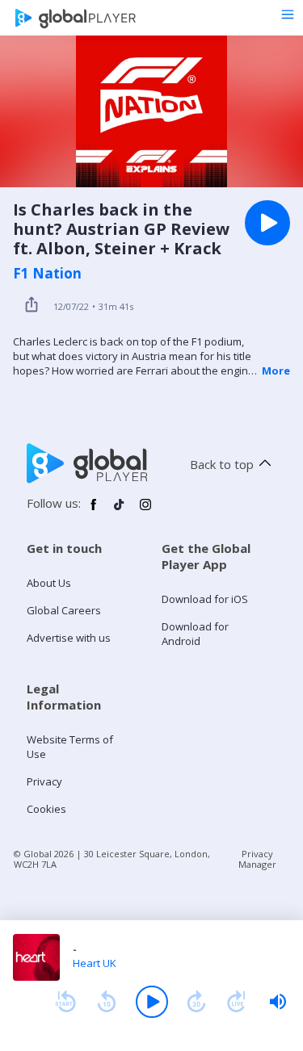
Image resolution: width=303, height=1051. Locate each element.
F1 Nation (47, 274)
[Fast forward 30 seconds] (196, 1002)
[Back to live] (237, 1002)
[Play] (152, 1002)
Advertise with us (69, 637)
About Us (49, 583)
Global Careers (64, 610)
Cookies (46, 809)
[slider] (278, 1002)
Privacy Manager (257, 858)
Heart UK (94, 963)
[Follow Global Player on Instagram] (145, 511)
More (276, 370)
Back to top (222, 464)
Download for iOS (205, 599)
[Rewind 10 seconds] (106, 1002)
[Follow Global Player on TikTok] (119, 511)
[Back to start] (65, 1002)
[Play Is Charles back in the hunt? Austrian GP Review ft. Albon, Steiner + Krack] (267, 222)
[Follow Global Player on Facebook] (93, 511)
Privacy (44, 781)
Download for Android (195, 633)
